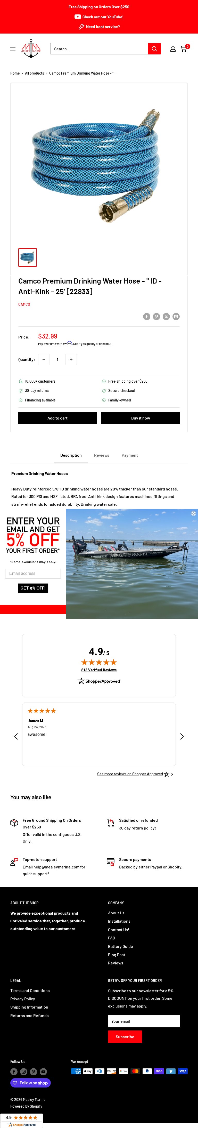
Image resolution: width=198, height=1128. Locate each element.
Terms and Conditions (30, 990)
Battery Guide (120, 946)
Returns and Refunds (29, 1015)
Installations (119, 920)
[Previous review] (16, 738)
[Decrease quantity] (43, 359)
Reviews (115, 962)
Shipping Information (29, 1006)
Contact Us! (118, 929)
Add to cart (57, 417)
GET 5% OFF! (32, 588)
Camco (24, 304)
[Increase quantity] (71, 359)
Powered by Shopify (26, 1106)
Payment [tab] (130, 455)
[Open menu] (12, 49)
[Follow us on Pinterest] (33, 1071)
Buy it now (140, 417)
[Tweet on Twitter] (166, 316)
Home (15, 73)
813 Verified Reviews (99, 670)
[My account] (173, 49)
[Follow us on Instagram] (23, 1071)
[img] (99, 662)
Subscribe (125, 1036)
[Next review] (182, 738)
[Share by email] (176, 316)
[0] (183, 49)
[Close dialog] (193, 513)
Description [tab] (71, 455)
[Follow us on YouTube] (43, 1071)
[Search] (154, 48)
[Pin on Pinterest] (156, 316)
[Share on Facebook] (146, 316)
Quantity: (26, 359)
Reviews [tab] (101, 455)
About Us (116, 912)
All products (34, 73)
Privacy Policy (22, 998)
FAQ (111, 937)
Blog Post (116, 954)
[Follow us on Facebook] (14, 1071)
